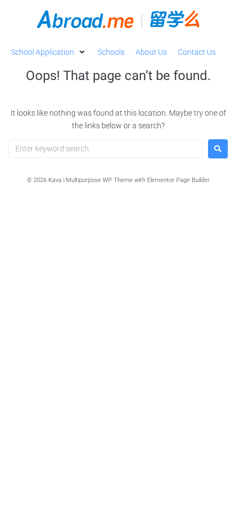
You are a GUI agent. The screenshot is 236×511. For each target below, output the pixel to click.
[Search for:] (105, 148)
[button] (48, 52)
